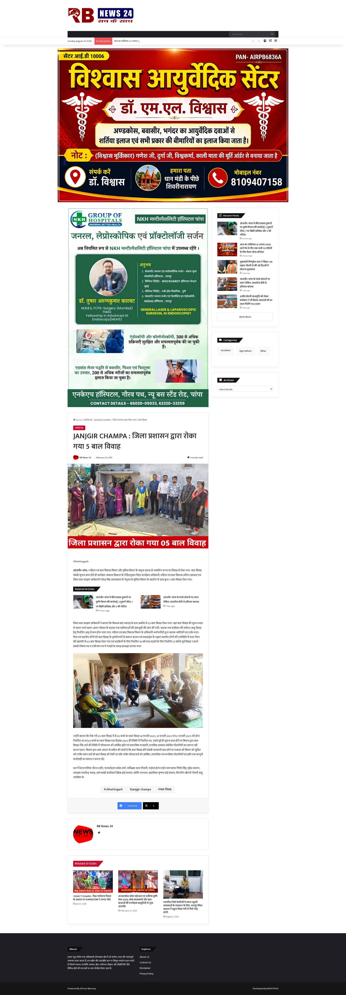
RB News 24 (85, 457)
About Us (144, 957)
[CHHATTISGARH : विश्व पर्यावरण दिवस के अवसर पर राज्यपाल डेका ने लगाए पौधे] (93, 881)
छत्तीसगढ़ (88, 420)
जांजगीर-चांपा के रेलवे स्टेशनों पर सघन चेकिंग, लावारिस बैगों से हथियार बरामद (255, 283)
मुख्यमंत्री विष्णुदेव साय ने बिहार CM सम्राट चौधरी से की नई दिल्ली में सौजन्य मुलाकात (256, 265)
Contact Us (145, 963)
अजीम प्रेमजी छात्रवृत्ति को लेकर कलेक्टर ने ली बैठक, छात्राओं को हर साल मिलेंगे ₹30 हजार (256, 300)
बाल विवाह (165, 789)
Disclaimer (145, 968)
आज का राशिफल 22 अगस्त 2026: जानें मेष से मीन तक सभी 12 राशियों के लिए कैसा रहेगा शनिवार (155, 41)
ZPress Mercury (88, 988)
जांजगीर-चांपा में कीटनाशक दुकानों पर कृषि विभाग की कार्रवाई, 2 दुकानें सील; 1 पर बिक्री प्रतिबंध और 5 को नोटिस (114, 602)
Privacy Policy (146, 974)
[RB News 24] (101, 15)
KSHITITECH (272, 988)
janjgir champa (141, 789)
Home (78, 420)
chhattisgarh (114, 789)
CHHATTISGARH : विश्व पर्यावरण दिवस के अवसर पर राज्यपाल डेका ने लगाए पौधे (92, 898)
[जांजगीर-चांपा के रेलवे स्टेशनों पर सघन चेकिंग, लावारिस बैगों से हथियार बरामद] (151, 602)
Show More (245, 317)
